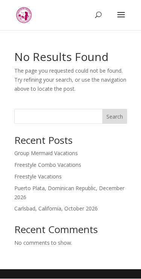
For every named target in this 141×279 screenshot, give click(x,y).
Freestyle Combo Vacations (47, 164)
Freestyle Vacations (38, 176)
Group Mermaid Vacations (46, 153)
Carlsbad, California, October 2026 (56, 208)
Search (114, 116)
